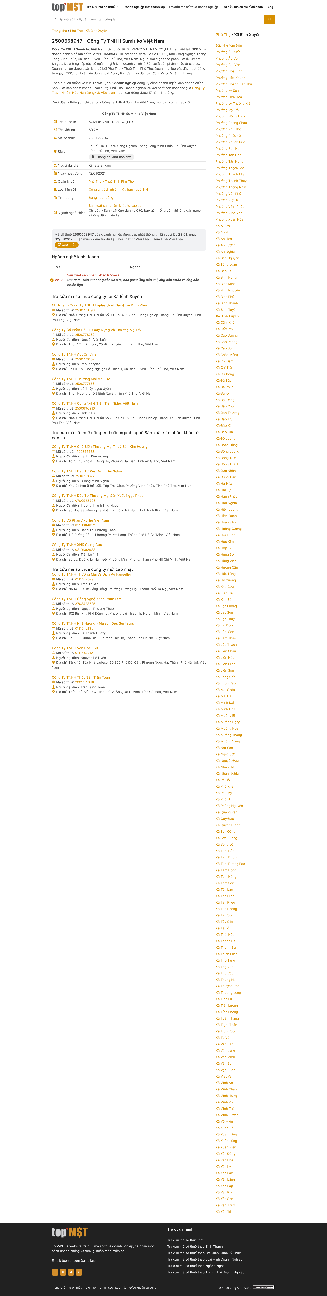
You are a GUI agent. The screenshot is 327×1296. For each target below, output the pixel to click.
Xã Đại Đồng (225, 400)
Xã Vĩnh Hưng (226, 1096)
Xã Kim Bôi (224, 599)
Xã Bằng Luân (226, 264)
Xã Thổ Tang (225, 960)
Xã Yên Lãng (225, 1179)
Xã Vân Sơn (224, 1063)
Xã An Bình (224, 232)
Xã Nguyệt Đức (227, 761)
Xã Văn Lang (225, 1050)
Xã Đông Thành (227, 464)
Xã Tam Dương (227, 857)
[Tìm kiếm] (269, 19)
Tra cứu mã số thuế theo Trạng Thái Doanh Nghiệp (205, 1272)
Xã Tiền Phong (227, 1012)
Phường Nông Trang (231, 116)
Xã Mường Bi (225, 715)
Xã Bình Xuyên (97, 31)
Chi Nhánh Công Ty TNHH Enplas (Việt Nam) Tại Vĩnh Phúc (100, 305)
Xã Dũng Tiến (226, 477)
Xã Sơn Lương (226, 838)
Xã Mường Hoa (227, 728)
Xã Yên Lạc (224, 1173)
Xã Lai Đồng (225, 625)
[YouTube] (63, 1272)
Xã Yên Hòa (225, 1160)
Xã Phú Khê (224, 786)
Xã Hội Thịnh (225, 535)
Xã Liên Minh (225, 664)
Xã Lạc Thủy (225, 619)
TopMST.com (240, 1288)
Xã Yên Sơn (224, 1199)
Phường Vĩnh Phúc (230, 206)
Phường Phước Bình (231, 142)
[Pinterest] (79, 1272)
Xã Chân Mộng (227, 355)
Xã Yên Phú (224, 1192)
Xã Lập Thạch (226, 645)
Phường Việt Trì (227, 200)
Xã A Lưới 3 (225, 226)
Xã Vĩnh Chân (226, 1089)
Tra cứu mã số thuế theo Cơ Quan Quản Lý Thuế (204, 1253)
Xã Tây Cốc (224, 922)
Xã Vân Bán (224, 1044)
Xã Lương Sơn (226, 683)
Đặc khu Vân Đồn (229, 45)
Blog (270, 7)
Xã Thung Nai (226, 980)
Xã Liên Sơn (225, 670)
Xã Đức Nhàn (226, 471)
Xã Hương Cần (227, 567)
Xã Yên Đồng (225, 1154)
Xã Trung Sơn (226, 1031)
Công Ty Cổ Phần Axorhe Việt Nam (80, 520)
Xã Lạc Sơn (224, 612)
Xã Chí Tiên (224, 368)
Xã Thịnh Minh (226, 954)
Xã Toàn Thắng (227, 1018)
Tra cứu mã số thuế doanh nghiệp (193, 7)
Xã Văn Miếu (225, 1057)
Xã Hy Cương (226, 580)
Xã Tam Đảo (225, 851)
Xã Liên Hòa (225, 657)
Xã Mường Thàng (229, 735)
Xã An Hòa (224, 239)
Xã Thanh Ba (225, 941)
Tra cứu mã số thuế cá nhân (242, 7)
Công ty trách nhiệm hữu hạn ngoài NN (118, 189)
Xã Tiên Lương (227, 1005)
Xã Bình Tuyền (226, 310)
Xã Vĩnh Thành (227, 1108)
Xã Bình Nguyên (228, 290)
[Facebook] (55, 1272)
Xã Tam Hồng (226, 870)
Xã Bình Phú (225, 297)
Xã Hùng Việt (226, 561)
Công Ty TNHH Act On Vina (74, 354)
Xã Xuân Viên (226, 1147)
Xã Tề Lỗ (222, 928)
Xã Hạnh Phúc (226, 496)
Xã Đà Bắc (223, 380)
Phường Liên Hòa (229, 97)
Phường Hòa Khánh (230, 78)
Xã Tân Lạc (224, 889)
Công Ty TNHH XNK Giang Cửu (77, 545)
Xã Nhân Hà (225, 767)
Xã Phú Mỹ (224, 793)
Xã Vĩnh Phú (225, 1102)
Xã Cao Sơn (225, 348)
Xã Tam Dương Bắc (230, 864)
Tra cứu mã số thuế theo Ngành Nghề (196, 1266)
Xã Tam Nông (226, 877)
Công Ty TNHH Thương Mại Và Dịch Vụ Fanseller (91, 574)
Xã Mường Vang (228, 741)
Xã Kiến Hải (225, 593)
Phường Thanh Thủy (231, 181)
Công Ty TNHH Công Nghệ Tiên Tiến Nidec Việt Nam (95, 403)
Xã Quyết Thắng (228, 825)
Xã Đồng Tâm (226, 458)
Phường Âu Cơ (227, 58)
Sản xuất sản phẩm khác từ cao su (115, 206)
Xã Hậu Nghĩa (226, 503)
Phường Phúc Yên (229, 136)
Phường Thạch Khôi (230, 168)
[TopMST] (67, 6)
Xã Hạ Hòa (224, 484)
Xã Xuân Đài (225, 1128)
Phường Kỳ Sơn (227, 90)
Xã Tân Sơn (224, 915)
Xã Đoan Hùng (227, 445)
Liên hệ (91, 1287)
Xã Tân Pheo (225, 902)
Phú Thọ (76, 31)
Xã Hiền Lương (227, 509)
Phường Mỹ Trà (227, 110)
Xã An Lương (225, 245)
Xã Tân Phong (226, 909)
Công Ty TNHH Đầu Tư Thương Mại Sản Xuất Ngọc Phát (97, 496)
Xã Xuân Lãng (226, 1134)
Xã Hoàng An (226, 522)
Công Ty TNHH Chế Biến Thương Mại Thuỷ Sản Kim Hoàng (99, 447)
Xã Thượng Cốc (227, 986)
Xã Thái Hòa (225, 935)
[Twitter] (71, 1272)
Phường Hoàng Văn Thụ (234, 84)
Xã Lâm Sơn (225, 632)
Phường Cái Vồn (228, 65)
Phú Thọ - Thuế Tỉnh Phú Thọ (111, 181)
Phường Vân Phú (228, 194)
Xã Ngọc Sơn (225, 754)
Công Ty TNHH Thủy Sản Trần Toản (81, 677)
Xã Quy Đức (225, 819)
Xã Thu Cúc (224, 973)
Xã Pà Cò (223, 780)
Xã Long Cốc (225, 677)
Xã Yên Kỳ (223, 1166)
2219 (59, 280)
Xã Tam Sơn (225, 883)
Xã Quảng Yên (226, 812)
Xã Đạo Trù (224, 419)
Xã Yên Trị (223, 1212)
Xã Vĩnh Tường (227, 1115)
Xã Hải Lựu (224, 490)
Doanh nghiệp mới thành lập (144, 7)
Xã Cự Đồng (225, 374)
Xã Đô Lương (225, 438)
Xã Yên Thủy (225, 1205)
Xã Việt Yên (224, 1076)
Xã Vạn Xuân (225, 1070)
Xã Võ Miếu (224, 1121)
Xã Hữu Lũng (226, 574)
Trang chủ (59, 31)
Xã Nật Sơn (224, 748)
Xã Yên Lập (224, 1186)
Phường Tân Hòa (228, 155)
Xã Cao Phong (226, 342)
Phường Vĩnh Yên (229, 213)
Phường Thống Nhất (231, 187)
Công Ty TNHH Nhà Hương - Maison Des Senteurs (93, 623)
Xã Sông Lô (224, 844)
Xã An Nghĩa (225, 252)
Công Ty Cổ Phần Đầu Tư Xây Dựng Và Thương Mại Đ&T (97, 330)
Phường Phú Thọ (228, 129)
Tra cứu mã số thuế (100, 7)
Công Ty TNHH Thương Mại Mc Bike (81, 379)
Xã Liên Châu (226, 651)
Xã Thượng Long (228, 993)
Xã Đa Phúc (224, 387)
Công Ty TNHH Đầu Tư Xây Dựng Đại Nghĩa (87, 471)
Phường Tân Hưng (229, 161)
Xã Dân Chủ (225, 406)
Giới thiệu (75, 1287)
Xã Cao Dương (227, 335)
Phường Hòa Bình (229, 71)
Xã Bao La (223, 271)
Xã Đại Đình (224, 393)
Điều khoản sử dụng (143, 1287)
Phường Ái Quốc (228, 52)
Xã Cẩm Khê (225, 322)
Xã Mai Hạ (223, 696)
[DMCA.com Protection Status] (263, 1288)
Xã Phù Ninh (225, 799)
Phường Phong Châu (231, 123)
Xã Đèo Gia (224, 432)
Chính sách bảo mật (113, 1287)
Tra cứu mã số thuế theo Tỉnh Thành (195, 1246)
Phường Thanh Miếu (231, 174)
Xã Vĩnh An (224, 1083)
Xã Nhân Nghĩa (227, 773)
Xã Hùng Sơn (226, 554)
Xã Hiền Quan (226, 516)
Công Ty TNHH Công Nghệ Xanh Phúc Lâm (87, 599)
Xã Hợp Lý (223, 548)
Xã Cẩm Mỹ (224, 329)
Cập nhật (68, 245)
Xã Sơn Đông (225, 831)
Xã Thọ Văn (224, 967)
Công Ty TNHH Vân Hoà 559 (75, 648)
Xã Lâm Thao (226, 638)
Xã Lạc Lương (226, 606)
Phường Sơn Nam (229, 148)
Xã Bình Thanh (227, 303)
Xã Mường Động (228, 722)
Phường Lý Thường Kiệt (233, 103)
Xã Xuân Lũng (226, 1141)
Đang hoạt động (101, 198)
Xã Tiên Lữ (224, 999)
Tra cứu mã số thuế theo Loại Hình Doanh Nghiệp (204, 1259)
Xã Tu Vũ (223, 1038)
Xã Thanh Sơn (226, 947)
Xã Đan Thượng (227, 413)
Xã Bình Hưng (226, 277)
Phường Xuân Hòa (229, 219)
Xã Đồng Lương (227, 451)
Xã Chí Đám (225, 361)
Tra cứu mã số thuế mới (185, 1240)
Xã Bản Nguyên (227, 258)
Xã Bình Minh (226, 284)
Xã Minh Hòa (225, 709)
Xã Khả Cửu (225, 587)
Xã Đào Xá (224, 426)
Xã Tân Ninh (225, 896)
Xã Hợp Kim (225, 541)
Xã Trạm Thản (226, 1025)
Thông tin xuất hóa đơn (113, 157)
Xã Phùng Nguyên (229, 806)
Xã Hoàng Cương (229, 529)
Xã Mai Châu (225, 690)
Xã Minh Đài (225, 703)
